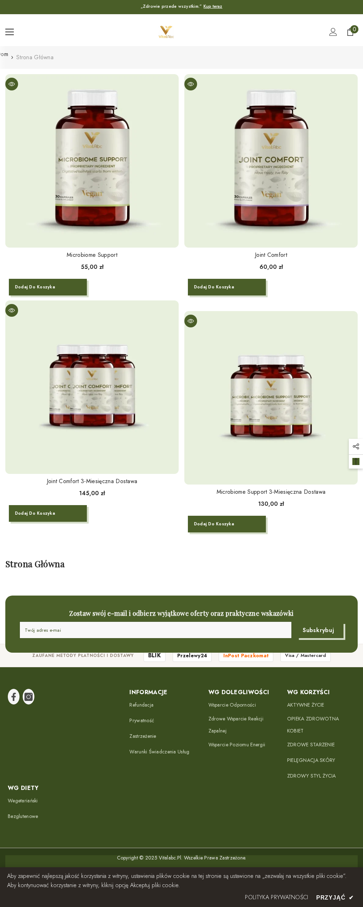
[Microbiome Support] (92, 161)
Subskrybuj (318, 630)
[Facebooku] (13, 696)
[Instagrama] (28, 696)
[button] (356, 446)
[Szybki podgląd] (11, 84)
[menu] (9, 32)
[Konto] (333, 32)
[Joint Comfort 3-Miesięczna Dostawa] (92, 387)
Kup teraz (212, 6)
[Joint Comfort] (271, 161)
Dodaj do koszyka (35, 287)
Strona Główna (35, 57)
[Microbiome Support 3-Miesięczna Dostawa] (271, 398)
